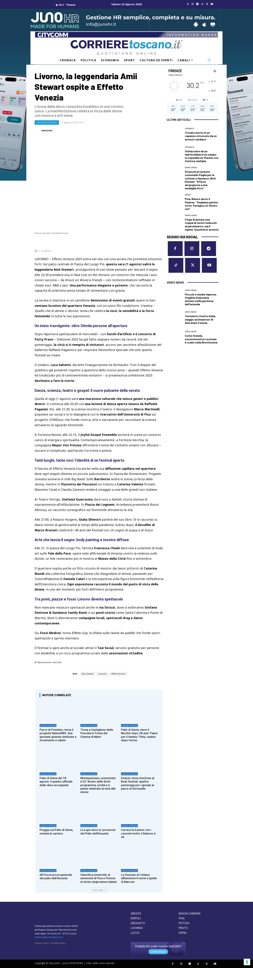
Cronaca (189, 129)
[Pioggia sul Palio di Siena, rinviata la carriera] (58, 811)
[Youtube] (211, 4)
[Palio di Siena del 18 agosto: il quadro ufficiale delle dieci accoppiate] (58, 759)
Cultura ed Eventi (47, 122)
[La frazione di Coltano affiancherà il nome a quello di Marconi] (139, 856)
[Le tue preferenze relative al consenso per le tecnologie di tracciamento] (247, 962)
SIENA (183, 933)
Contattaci (158, 952)
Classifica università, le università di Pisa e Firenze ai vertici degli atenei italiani (98, 878)
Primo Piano (191, 168)
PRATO (183, 928)
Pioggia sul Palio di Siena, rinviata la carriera (56, 831)
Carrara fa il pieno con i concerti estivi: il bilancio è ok (138, 833)
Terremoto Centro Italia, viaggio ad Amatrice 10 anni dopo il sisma (200, 319)
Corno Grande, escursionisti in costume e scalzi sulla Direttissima (201, 339)
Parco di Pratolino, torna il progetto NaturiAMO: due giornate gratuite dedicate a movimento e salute (58, 735)
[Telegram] (197, 4)
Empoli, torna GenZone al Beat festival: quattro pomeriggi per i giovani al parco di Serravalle (137, 783)
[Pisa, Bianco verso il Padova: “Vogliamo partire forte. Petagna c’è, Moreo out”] (174, 201)
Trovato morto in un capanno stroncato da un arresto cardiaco (201, 136)
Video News (190, 290)
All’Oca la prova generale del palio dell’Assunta (56, 876)
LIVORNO (137, 928)
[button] (209, 60)
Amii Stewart (87, 674)
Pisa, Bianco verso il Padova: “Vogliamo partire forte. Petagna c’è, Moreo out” (201, 203)
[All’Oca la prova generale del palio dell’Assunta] (58, 856)
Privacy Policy (58, 943)
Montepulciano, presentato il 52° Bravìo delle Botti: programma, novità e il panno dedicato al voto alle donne (98, 785)
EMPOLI (136, 918)
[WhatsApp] (143, 242)
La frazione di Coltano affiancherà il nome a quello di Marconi (139, 878)
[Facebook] (187, 4)
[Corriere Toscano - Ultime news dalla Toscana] (126, 47)
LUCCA (135, 933)
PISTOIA (184, 923)
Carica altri (98, 890)
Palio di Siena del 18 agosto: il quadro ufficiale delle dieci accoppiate (56, 781)
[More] (159, 242)
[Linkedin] (151, 242)
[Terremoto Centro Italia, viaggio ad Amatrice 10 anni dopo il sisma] (174, 318)
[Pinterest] (135, 242)
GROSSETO (138, 923)
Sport (188, 195)
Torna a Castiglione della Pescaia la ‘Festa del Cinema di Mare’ (96, 733)
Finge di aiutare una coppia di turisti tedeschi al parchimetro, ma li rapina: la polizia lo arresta (201, 224)
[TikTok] (202, 4)
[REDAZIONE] (38, 130)
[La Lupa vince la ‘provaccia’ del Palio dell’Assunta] (99, 811)
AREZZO (136, 913)
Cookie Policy (42, 943)
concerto (102, 674)
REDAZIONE (46, 130)
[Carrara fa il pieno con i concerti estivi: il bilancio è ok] (139, 811)
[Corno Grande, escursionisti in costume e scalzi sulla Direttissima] (174, 337)
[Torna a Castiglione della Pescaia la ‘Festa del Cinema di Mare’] (99, 711)
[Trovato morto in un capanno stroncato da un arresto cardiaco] (174, 134)
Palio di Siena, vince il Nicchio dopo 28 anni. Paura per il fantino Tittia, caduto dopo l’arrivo (139, 735)
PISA (182, 918)
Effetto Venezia (118, 674)
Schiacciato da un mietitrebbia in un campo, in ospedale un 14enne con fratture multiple (201, 156)
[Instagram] (192, 4)
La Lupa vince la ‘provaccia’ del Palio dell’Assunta (98, 831)
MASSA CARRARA (190, 913)
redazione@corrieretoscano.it (49, 937)
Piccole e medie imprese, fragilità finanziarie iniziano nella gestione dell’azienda (201, 299)
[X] (207, 4)
